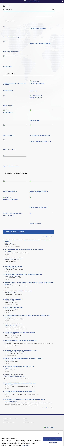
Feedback (25, 420)
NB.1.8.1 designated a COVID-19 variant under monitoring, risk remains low (27, 315)
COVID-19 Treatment (8, 135)
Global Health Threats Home (10, 418)
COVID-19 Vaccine (8, 105)
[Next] (52, 237)
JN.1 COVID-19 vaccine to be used (14, 375)
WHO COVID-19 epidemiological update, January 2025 (20, 391)
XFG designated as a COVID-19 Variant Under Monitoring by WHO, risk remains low (29, 282)
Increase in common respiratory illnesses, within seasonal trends (25, 399)
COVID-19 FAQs (33, 91)
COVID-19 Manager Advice (10, 191)
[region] (31, 438)
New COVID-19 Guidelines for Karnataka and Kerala (20, 332)
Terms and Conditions (8, 422)
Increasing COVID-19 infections (14, 258)
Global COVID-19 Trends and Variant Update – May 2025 (21, 340)
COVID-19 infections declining (13, 299)
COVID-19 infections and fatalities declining (18, 291)
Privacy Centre (25, 445)
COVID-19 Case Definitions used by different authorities (39, 191)
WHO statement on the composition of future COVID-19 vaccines (24, 249)
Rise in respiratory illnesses (13, 324)
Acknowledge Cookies (52, 439)
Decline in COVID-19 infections (13, 266)
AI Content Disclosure (28, 422)
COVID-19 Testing (34, 120)
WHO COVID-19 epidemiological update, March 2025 (19, 366)
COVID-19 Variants (8, 112)
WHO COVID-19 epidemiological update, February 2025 (20, 383)
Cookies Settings (52, 442)
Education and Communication (11, 51)
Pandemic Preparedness (4, 6)
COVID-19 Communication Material (39, 207)
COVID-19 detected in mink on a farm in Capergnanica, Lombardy (24, 358)
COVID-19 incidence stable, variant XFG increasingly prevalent (23, 274)
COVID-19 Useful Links (35, 223)
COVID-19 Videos (7, 66)
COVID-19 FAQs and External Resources (40, 43)
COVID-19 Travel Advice (9, 149)
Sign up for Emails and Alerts (11, 166)
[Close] (58, 434)
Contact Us (6, 420)
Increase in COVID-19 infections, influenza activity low (21, 350)
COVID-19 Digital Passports (37, 83)
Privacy (25, 418)
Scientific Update (8, 90)
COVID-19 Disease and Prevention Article (40, 141)
